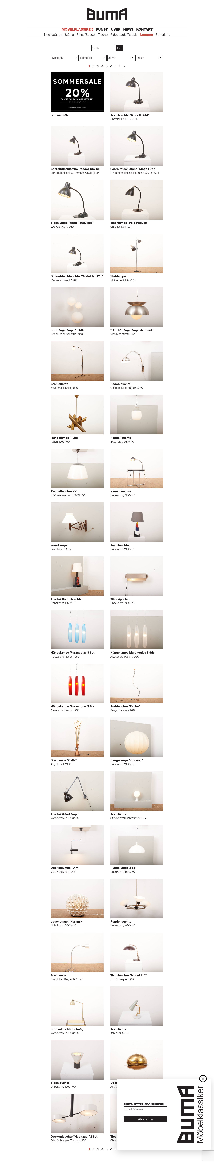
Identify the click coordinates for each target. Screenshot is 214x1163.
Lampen (146, 34)
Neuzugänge (53, 34)
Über (115, 29)
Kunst (102, 29)
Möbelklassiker (77, 29)
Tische (103, 34)
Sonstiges (163, 34)
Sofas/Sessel (86, 34)
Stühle (69, 34)
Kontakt (144, 29)
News (128, 29)
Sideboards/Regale (124, 34)
